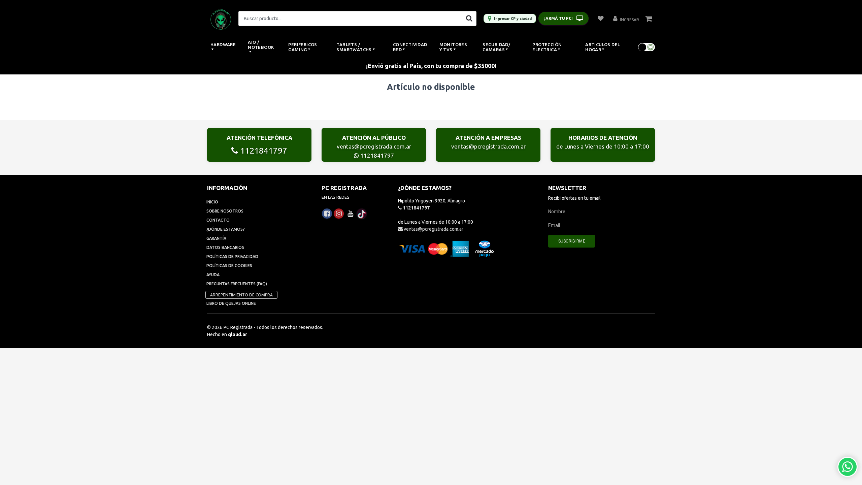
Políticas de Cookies (229, 265)
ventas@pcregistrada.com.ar (374, 146)
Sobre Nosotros (224, 211)
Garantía (216, 238)
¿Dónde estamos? (225, 229)
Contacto (218, 220)
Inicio (212, 202)
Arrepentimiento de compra (241, 295)
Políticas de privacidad (232, 256)
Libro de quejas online (231, 303)
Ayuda (213, 274)
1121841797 (262, 150)
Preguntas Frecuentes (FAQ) (236, 284)
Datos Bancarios (225, 247)
